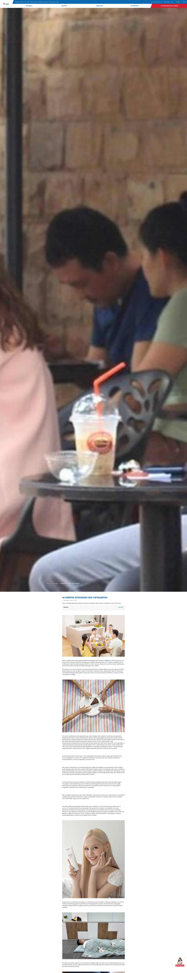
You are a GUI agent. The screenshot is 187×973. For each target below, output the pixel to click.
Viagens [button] (64, 6)
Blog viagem (55, 583)
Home (48, 583)
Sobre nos (99, 6)
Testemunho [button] (134, 6)
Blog (172, 2)
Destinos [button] (29, 6)
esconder (121, 607)
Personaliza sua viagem (170, 6)
